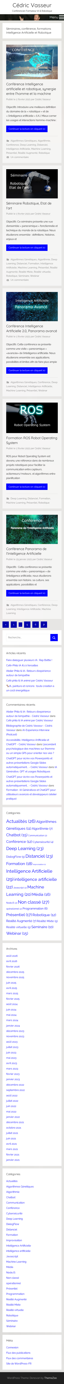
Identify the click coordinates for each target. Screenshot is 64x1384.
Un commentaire (20, 157)
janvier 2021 (13, 1159)
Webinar (34, 275)
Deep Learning (28, 144)
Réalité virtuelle (42, 271)
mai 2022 (11, 1111)
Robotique (44, 153)
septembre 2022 (15, 1090)
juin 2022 (11, 1106)
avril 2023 (11, 1063)
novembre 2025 (15, 977)
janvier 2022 (13, 1116)
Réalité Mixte (26, 271)
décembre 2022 (15, 1084)
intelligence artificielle (18, 1250)
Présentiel (11, 153)
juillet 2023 (12, 1047)
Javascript (20, 887)
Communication (37, 835)
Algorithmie (44, 140)
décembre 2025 (15, 971)
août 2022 (11, 1095)
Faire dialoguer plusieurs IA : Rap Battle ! (29, 660)
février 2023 (13, 1073)
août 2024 (12, 1004)
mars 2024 (12, 1020)
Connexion (12, 1347)
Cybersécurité (43, 841)
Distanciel (42, 144)
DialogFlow (15, 856)
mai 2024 (11, 1014)
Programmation (35, 908)
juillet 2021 (12, 1133)
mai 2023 (11, 1057)
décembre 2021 (15, 1122)
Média (41, 894)
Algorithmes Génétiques (24, 140)
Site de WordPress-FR (18, 1363)
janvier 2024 (13, 1025)
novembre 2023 (15, 1036)
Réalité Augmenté (28, 153)
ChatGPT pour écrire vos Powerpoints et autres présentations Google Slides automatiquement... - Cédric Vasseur (29, 763)
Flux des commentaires (19, 1358)
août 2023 (12, 1041)
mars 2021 (12, 1149)
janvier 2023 (13, 1079)
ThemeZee (50, 1378)
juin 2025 (11, 982)
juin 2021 (11, 1138)
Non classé (33, 902)
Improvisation (39, 864)
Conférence (12, 144)
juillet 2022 (12, 1100)
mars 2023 (12, 1068)
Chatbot (16, 835)
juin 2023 (11, 1052)
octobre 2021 (13, 1127)
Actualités (21, 821)
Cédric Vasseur (32, 5)
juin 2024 (11, 1009)
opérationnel (14, 909)
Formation (33, 263)
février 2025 (13, 998)
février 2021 (12, 1154)
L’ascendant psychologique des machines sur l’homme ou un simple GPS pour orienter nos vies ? (31, 749)
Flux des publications (18, 1352)
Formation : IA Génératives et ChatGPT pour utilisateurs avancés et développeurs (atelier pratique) (31, 794)
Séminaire (23, 275)
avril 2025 (11, 988)
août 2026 (12, 955)
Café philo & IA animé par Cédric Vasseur (29, 680)
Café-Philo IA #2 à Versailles (22, 665)
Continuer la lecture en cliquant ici (27, 128)
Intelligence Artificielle (18, 148)
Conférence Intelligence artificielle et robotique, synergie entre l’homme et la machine (31, 89)
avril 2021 (11, 1143)
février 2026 (13, 966)
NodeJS (11, 903)
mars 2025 (12, 993)
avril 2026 (11, 961)
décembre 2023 (15, 1031)
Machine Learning (40, 148)
